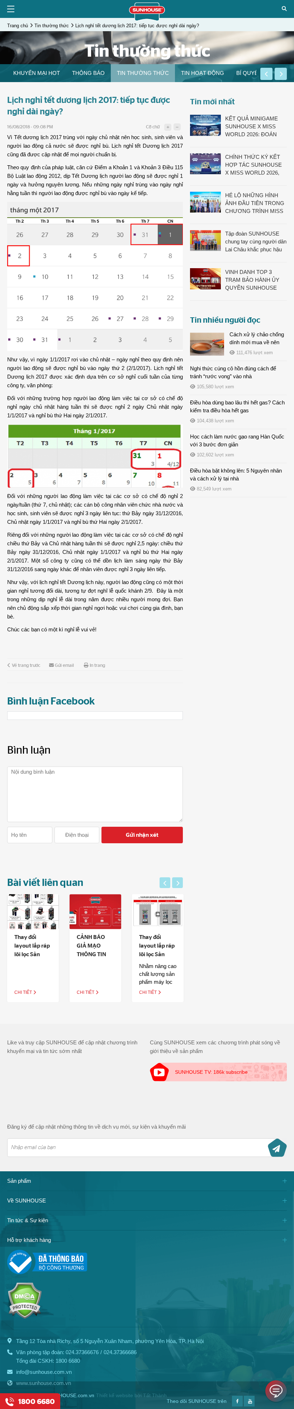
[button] (266, 74)
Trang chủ (17, 25)
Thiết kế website (114, 1395)
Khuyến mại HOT (36, 73)
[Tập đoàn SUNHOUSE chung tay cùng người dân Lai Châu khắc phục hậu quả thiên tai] (205, 240)
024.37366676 (82, 1352)
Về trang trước (26, 665)
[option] (36, 73)
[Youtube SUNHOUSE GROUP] (249, 1404)
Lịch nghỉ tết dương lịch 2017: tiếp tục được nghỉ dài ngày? (137, 25)
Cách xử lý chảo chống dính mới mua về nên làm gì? (256, 342)
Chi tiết (23, 992)
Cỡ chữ (153, 127)
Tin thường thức (51, 25)
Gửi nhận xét (142, 835)
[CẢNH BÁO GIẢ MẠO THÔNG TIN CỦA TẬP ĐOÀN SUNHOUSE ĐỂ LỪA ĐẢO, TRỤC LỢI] (95, 911)
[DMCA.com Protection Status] (24, 1317)
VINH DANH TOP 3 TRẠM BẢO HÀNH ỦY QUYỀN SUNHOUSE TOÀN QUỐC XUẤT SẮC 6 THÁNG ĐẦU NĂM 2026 (255, 280)
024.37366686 (120, 1352)
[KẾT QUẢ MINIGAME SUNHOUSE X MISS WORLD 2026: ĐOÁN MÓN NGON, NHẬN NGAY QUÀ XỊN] (205, 125)
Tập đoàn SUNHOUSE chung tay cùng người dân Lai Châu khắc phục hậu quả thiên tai (255, 242)
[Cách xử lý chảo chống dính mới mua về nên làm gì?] (207, 343)
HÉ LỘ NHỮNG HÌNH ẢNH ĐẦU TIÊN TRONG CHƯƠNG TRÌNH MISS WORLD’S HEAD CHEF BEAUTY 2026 (254, 203)
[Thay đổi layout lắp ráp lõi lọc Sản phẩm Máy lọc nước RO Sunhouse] (158, 911)
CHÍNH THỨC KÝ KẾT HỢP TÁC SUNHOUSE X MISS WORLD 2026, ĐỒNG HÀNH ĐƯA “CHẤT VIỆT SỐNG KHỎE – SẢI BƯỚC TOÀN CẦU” (253, 165)
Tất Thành (155, 1395)
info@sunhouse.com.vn (44, 1372)
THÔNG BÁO (88, 73)
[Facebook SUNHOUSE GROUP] (237, 1404)
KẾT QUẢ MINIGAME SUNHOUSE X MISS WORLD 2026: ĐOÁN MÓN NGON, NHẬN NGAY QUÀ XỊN (251, 126)
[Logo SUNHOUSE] (147, 19)
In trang (97, 665)
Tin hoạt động (202, 73)
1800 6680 (68, 1361)
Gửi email (64, 665)
